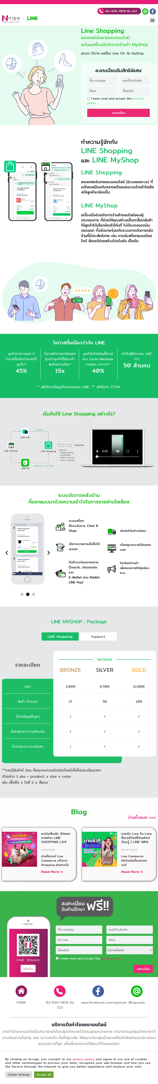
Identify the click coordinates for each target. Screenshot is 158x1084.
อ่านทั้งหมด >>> (142, 817)
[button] (152, 20)
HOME (21, 1002)
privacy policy (111, 958)
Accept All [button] (44, 1074)
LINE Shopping (60, 636)
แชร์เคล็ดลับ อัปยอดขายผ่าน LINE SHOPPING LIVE (55, 838)
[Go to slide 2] (27, 594)
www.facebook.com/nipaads (104, 1002)
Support (98, 636)
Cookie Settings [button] (19, 1074)
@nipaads (137, 1002)
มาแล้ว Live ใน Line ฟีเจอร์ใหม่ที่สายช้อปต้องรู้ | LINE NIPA (136, 838)
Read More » (52, 871)
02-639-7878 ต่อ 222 (121, 11)
